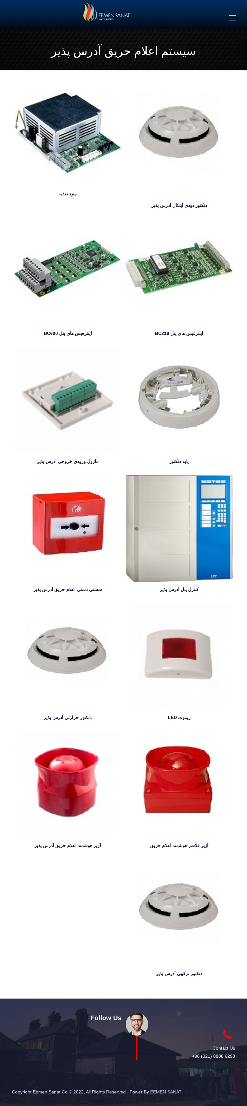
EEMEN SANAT (166, 1091)
